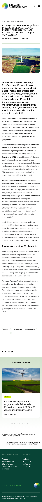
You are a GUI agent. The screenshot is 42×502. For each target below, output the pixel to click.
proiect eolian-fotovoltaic (21, 333)
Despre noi (6, 459)
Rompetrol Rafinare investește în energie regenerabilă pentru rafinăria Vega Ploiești (23, 404)
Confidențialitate (23, 496)
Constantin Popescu (10, 38)
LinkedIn (26, 459)
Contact (5, 468)
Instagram (27, 464)
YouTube (26, 466)
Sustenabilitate (8, 461)
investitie (6, 333)
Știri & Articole (7, 464)
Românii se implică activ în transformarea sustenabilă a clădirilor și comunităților (22, 443)
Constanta (6, 329)
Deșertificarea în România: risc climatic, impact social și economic (18, 435)
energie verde (17, 329)
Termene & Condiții (9, 496)
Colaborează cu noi (9, 466)
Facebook (27, 461)
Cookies (34, 496)
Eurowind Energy (30, 329)
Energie (25, 38)
